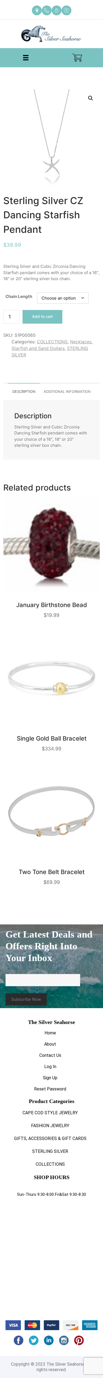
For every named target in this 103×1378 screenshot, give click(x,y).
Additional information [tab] (67, 391)
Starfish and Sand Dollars (38, 348)
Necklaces (80, 341)
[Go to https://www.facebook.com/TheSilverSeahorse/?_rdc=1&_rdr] (66, 10)
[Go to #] (33, 1340)
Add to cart (42, 316)
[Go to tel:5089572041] (47, 10)
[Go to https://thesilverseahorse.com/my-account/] (57, 10)
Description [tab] (23, 391)
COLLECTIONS (52, 341)
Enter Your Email (23, 970)
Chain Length (18, 296)
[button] (91, 98)
